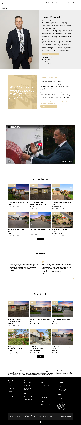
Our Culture (10, 383)
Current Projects (44, 396)
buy (61, 2)
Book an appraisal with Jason (50, 54)
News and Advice (11, 396)
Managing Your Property (28, 383)
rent (53, 2)
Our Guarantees (27, 385)
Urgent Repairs (27, 398)
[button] (66, 2)
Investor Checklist (27, 388)
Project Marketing (44, 397)
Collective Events (11, 388)
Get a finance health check (45, 404)
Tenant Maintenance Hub (29, 399)
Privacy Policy (49, 421)
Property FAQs (10, 398)
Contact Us (10, 391)
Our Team (9, 385)
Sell (57, 2)
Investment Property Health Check (30, 386)
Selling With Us (43, 382)
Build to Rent (26, 389)
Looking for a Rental (28, 396)
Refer (9, 389)
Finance (73, 2)
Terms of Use (43, 421)
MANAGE (48, 2)
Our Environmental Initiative (13, 386)
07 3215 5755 (60, 398)
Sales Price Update (44, 383)
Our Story (9, 382)
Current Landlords (27, 382)
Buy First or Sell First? (45, 385)
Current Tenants (27, 395)
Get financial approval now (45, 402)
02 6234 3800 (60, 392)
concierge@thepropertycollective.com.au (42, 372)
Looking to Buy (43, 390)
